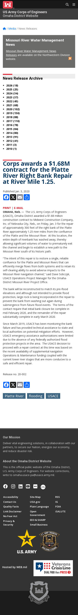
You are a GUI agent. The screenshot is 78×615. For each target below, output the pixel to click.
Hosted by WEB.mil (14, 567)
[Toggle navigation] (72, 4)
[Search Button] (66, 4)
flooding (35, 396)
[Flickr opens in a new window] (35, 486)
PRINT (7, 208)
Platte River (14, 396)
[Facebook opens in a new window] (5, 486)
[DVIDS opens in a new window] (43, 486)
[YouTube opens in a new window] (28, 486)
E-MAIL (18, 208)
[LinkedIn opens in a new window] (21, 486)
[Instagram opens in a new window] (13, 486)
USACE (53, 396)
